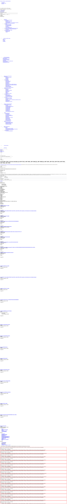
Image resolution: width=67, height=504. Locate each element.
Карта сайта (3, 435)
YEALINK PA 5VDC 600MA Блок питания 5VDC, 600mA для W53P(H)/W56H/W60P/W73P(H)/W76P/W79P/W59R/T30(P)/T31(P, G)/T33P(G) (17, 247)
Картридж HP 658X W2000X (3, 403)
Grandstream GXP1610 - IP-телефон (4, 205)
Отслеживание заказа (2, 156)
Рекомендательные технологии (5, 437)
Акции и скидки (4, 438)
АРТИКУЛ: (1, 206)
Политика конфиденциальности (6, 436)
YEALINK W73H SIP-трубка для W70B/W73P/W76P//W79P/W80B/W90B (9, 221)
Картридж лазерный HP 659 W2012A (5, 369)
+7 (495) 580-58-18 (2, 10)
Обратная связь (2, 11)
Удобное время (2, 14)
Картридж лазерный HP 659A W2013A (5, 324)
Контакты (3, 3)
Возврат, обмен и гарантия (5, 439)
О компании (3, 2)
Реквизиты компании (4, 434)
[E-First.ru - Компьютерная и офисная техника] (4, 7)
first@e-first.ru (3, 443)
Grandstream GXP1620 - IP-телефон (4, 288)
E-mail (1, 157)
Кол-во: (1, 171)
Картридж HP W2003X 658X (3, 358)
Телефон (1, 13)
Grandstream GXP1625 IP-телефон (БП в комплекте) (6, 252)
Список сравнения (4, 431)
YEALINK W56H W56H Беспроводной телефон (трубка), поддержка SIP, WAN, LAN (10, 231)
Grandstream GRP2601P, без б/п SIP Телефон (5, 226)
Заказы (2, 430)
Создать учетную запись (5, 429)
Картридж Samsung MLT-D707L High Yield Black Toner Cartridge (8, 414)
